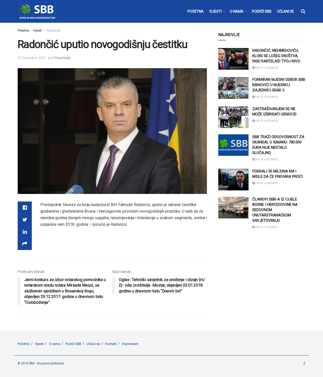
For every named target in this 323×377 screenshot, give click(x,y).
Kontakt (111, 344)
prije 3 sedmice (266, 67)
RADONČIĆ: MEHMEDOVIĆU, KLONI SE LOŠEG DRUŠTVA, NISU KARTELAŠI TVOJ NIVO (276, 55)
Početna (23, 30)
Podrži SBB (73, 344)
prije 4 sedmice (266, 120)
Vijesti (37, 30)
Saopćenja (53, 30)
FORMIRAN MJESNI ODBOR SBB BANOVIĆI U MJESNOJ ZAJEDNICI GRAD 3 (278, 84)
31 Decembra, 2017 (32, 58)
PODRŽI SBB (262, 11)
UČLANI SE (285, 11)
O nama (54, 344)
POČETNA (195, 11)
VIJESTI (215, 11)
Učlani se (93, 344)
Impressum (130, 344)
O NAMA (237, 11)
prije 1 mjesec (266, 227)
